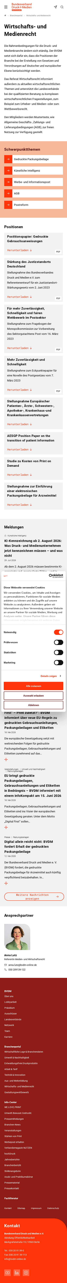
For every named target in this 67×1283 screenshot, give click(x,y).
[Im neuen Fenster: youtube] (7, 1272)
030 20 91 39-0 (16, 1250)
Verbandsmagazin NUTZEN (18, 1147)
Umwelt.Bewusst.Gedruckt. (18, 1113)
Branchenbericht (12, 1165)
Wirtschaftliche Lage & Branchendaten (23, 1051)
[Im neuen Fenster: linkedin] (16, 1272)
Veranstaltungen (12, 1130)
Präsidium (9, 1008)
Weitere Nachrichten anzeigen (32, 896)
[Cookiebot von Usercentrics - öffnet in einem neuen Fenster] (49, 576)
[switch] (58, 642)
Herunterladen (17, 250)
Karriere (8, 1037)
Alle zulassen (33, 686)
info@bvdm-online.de (15, 1259)
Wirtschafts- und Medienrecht (19, 1086)
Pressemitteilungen (14, 1119)
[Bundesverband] (5, 15)
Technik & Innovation (14, 1075)
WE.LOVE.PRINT (12, 1107)
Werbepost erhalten (14, 1142)
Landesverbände (12, 1019)
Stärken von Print (13, 1136)
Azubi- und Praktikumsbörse (18, 1177)
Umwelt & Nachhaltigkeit (16, 1057)
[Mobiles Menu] (5, 7)
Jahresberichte (12, 1159)
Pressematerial (12, 1182)
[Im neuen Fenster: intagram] (26, 1272)
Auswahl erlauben (33, 695)
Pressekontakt (11, 1188)
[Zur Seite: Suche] (62, 7)
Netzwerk (9, 1025)
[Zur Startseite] (22, 7)
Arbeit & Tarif (10, 1069)
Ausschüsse (10, 1013)
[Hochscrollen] (60, 1276)
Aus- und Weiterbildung (16, 1080)
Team (7, 1031)
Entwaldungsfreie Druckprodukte (21, 1063)
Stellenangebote (12, 1171)
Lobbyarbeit (10, 1002)
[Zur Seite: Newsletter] (56, 7)
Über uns (8, 996)
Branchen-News (12, 1124)
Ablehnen (33, 705)
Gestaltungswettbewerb (16, 1092)
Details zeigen (49, 676)
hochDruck (9, 1153)
